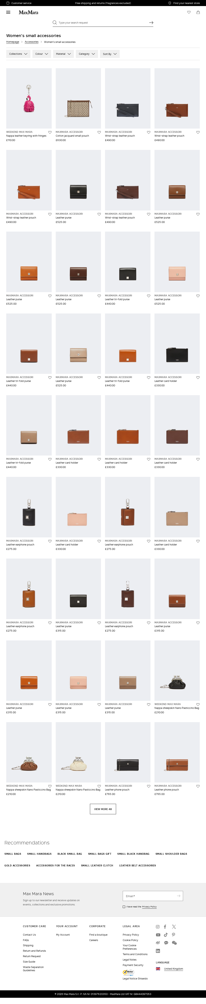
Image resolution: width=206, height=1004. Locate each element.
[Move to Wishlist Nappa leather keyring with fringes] (50, 132)
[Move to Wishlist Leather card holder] (198, 377)
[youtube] (158, 935)
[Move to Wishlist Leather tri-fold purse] (148, 296)
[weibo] (158, 943)
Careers (93, 940)
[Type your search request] (151, 23)
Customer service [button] (37, 3)
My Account (63, 934)
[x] (174, 927)
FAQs (26, 940)
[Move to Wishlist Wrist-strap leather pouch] (148, 132)
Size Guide (29, 961)
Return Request (32, 956)
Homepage (12, 41)
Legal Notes (129, 959)
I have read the (141, 906)
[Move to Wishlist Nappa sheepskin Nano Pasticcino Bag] (198, 704)
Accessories (31, 41)
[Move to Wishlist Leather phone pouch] (148, 786)
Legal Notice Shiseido (135, 978)
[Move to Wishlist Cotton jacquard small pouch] (99, 132)
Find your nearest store (186, 3)
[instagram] (158, 927)
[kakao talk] (166, 943)
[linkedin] (158, 951)
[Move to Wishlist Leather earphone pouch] (50, 541)
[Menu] (8, 12)
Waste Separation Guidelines (33, 968)
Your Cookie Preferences (130, 947)
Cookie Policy (130, 940)
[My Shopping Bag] (198, 12)
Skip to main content (15, 2)
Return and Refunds (34, 950)
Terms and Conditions (135, 954)
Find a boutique (98, 934)
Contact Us (29, 934)
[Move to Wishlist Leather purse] (99, 214)
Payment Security (133, 965)
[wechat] (174, 943)
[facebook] (166, 927)
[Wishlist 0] (189, 12)
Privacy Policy (149, 906)
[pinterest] (174, 935)
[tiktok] (166, 935)
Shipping (28, 945)
